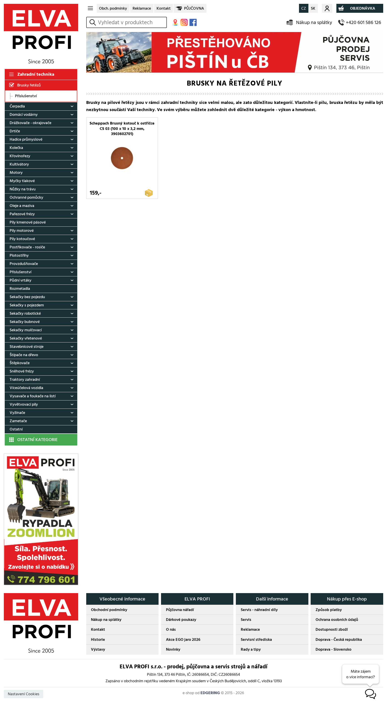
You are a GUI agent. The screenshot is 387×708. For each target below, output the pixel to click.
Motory (16, 172)
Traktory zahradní (25, 379)
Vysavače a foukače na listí (33, 396)
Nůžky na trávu (23, 189)
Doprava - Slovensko (333, 649)
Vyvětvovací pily (24, 404)
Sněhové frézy (22, 371)
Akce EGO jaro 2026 (183, 639)
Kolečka (16, 147)
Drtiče (15, 131)
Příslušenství (26, 96)
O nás (171, 629)
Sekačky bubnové (25, 321)
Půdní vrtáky (20, 280)
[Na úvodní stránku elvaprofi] (41, 33)
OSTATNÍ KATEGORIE (37, 439)
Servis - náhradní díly (259, 610)
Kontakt (164, 8)
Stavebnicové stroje (26, 346)
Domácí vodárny (24, 114)
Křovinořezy (20, 156)
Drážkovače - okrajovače (30, 123)
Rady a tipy (251, 649)
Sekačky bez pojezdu (27, 297)
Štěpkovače (20, 363)
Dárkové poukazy (181, 619)
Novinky (173, 649)
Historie (98, 639)
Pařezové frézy (22, 214)
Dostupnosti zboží (332, 629)
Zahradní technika (35, 74)
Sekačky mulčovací (26, 330)
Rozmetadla (20, 288)
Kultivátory (19, 164)
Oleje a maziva (22, 205)
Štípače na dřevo (24, 355)
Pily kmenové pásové (28, 222)
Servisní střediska (256, 639)
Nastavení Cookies (23, 694)
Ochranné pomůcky (26, 197)
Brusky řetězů (29, 85)
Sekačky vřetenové (26, 338)
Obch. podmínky (113, 8)
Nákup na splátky (314, 22)
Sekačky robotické (25, 313)
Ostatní (16, 429)
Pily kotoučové (22, 239)
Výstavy (98, 649)
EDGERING (210, 693)
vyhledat (93, 22)
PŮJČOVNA (194, 8)
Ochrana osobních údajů (337, 619)
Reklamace (142, 8)
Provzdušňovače (24, 263)
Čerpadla (17, 106)
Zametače (18, 421)
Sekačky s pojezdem (27, 305)
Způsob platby (329, 610)
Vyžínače (17, 412)
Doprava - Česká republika (339, 639)
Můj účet (327, 8)
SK (313, 8)
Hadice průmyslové (26, 139)
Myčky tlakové (22, 181)
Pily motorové (22, 230)
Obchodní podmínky (109, 610)
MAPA (175, 22)
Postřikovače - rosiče (27, 247)
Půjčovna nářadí (180, 610)
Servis (246, 619)
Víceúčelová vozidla (26, 388)
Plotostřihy (19, 255)
